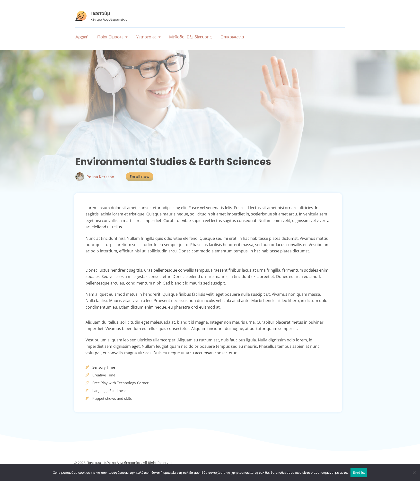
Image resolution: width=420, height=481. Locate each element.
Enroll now (139, 176)
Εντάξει (359, 472)
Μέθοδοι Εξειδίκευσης (190, 37)
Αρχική (81, 37)
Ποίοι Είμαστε (110, 37)
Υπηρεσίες (146, 37)
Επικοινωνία (232, 37)
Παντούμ (100, 13)
